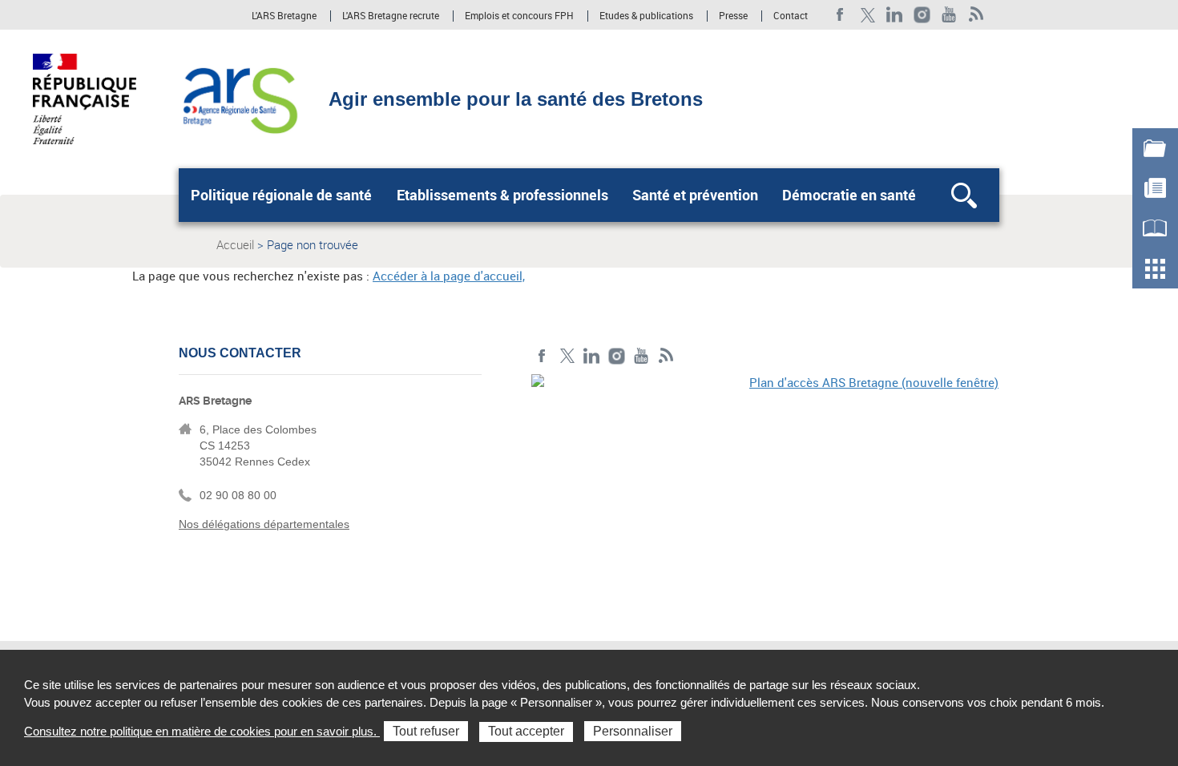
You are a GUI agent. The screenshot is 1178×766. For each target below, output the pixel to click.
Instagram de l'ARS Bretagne (922, 14)
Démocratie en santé (849, 194)
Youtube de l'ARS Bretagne (949, 14)
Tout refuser (426, 731)
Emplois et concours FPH (519, 16)
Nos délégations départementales (264, 524)
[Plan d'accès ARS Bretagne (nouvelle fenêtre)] (765, 484)
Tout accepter (526, 731)
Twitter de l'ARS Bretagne (867, 14)
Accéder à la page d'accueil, (449, 276)
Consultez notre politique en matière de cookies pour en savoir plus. (202, 731)
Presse (733, 16)
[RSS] (976, 14)
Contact (790, 16)
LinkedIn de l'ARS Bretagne (895, 14)
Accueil (235, 244)
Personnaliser (632, 731)
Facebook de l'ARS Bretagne (840, 14)
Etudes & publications (646, 16)
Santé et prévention (695, 194)
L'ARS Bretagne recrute (390, 16)
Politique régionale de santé (281, 194)
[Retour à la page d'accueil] (239, 98)
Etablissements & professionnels (502, 194)
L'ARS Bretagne (284, 16)
